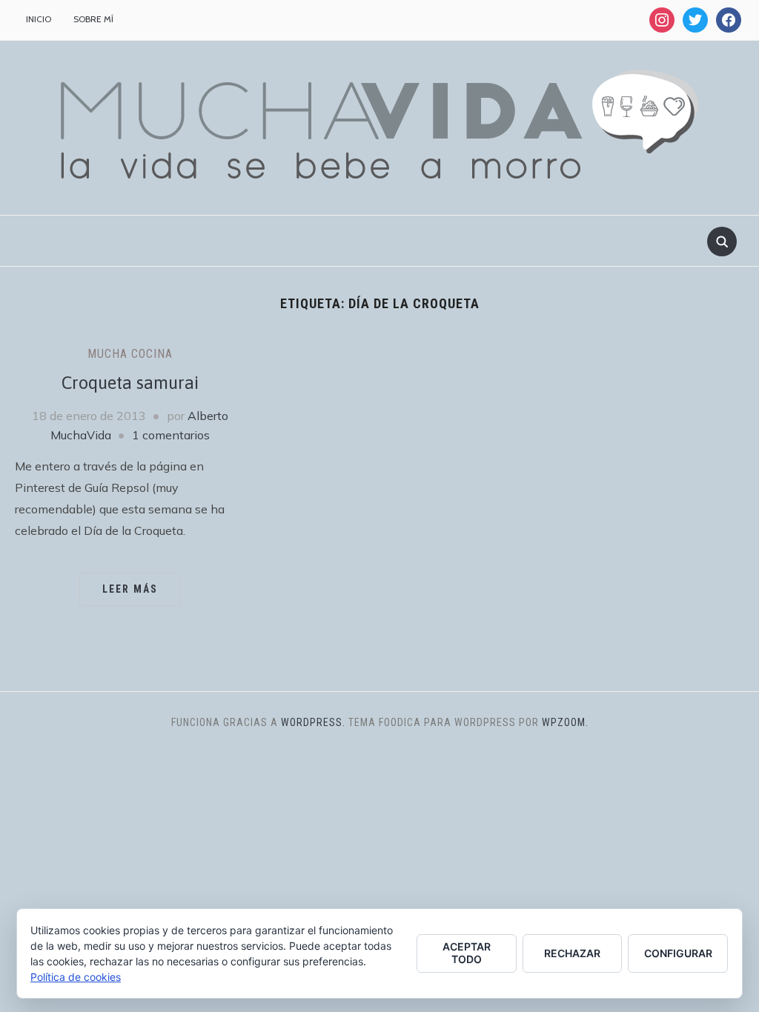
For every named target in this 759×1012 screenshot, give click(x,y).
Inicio (38, 18)
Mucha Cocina (130, 354)
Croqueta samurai (130, 383)
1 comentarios (171, 434)
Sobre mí (93, 18)
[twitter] (695, 18)
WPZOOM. (565, 722)
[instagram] (662, 18)
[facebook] (728, 18)
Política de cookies (75, 977)
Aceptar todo (467, 952)
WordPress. (313, 722)
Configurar (678, 953)
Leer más (130, 589)
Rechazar (572, 953)
